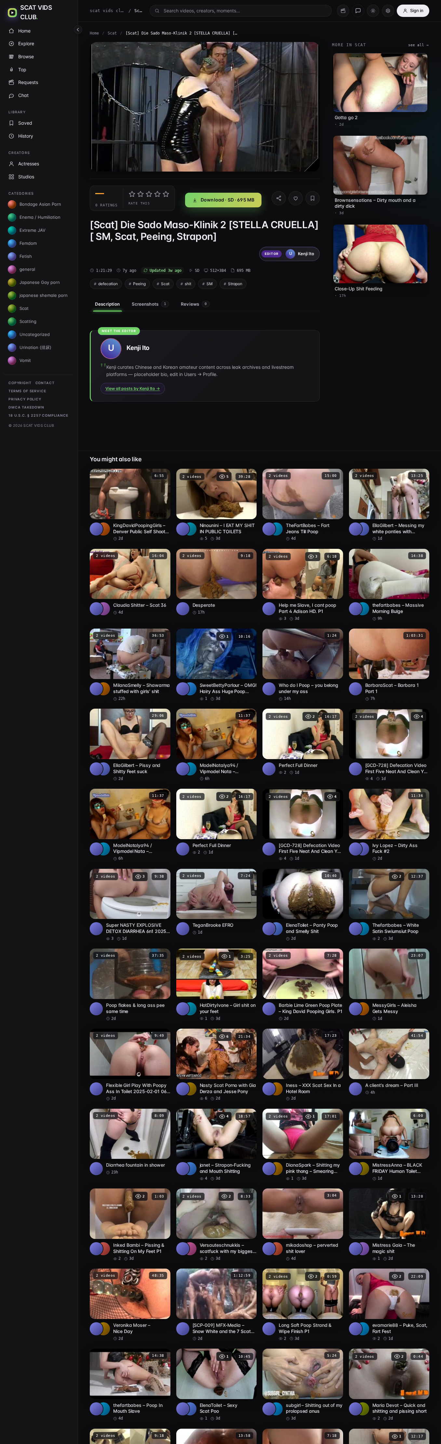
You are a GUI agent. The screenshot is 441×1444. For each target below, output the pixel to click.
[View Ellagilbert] (362, 528)
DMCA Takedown (26, 407)
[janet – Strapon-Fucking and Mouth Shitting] (216, 1145)
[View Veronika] (103, 1328)
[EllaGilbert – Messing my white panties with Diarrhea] (389, 505)
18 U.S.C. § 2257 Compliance (38, 415)
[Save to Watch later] (162, 476)
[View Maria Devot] (362, 1408)
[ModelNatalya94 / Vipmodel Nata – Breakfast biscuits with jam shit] (216, 745)
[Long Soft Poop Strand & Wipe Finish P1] (302, 1305)
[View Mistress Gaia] (362, 1248)
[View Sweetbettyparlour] (189, 688)
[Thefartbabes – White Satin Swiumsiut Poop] (389, 905)
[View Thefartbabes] (276, 528)
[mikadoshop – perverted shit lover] (302, 1224)
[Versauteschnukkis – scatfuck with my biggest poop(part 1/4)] (216, 1224)
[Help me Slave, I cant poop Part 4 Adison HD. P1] (302, 585)
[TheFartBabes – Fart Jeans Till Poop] (302, 505)
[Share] (279, 198)
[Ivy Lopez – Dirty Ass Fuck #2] (389, 825)
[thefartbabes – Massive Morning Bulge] (389, 585)
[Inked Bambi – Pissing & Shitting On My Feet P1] (130, 1224)
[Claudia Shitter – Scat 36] (130, 582)
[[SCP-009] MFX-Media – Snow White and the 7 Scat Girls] (216, 1305)
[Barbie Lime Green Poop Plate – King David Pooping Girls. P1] (302, 985)
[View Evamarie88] (362, 1328)
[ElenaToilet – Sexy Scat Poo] (216, 1385)
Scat (112, 33)
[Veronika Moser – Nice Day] (130, 1305)
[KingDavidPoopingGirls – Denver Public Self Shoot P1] (130, 505)
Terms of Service (27, 391)
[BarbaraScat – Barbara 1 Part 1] (389, 665)
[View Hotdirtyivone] (189, 1008)
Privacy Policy (24, 399)
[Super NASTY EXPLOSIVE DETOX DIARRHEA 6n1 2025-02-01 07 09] (130, 905)
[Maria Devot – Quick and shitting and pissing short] (389, 1385)
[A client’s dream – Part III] (389, 1062)
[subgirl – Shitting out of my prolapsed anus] (302, 1385)
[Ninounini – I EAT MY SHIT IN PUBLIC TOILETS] (216, 505)
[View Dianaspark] (276, 1168)
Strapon (235, 283)
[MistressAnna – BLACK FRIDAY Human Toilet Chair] (389, 1145)
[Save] (312, 198)
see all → (418, 45)
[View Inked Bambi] (103, 1248)
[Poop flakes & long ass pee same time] (130, 985)
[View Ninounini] (189, 528)
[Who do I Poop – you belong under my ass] (302, 665)
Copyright (20, 383)
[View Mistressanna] (362, 1168)
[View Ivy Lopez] (362, 848)
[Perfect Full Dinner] (302, 742)
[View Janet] (189, 1168)
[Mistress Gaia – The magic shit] (389, 1224)
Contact (45, 383)
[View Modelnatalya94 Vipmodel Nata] (189, 768)
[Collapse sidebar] (78, 29)
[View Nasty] (189, 1088)
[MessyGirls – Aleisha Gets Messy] (389, 985)
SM (210, 283)
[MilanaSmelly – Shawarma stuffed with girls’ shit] (130, 665)
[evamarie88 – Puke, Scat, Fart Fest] (389, 1305)
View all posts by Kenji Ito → (132, 388)
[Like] (295, 198)
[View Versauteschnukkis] (189, 1248)
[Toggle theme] (373, 11)
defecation (108, 283)
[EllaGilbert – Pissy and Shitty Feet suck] (130, 745)
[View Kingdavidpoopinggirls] (103, 528)
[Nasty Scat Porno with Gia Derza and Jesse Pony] (216, 1065)
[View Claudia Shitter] (103, 608)
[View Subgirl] (276, 1408)
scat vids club (107, 10)
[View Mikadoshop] (276, 1248)
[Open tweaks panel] (388, 11)
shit (188, 283)
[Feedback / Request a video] (358, 11)
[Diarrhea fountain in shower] (130, 1142)
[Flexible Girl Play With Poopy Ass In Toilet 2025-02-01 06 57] (130, 1065)
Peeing (139, 283)
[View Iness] (276, 1088)
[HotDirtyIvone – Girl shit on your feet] (216, 985)
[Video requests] (343, 11)
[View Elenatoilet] (276, 928)
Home (94, 33)
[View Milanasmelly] (103, 688)
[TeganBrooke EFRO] (216, 902)
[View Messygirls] (362, 1008)
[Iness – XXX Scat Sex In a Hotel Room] (302, 1065)
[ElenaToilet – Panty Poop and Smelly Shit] (302, 905)
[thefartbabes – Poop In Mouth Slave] (130, 1385)
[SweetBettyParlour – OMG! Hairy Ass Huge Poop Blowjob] (216, 665)
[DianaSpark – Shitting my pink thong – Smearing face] (302, 1145)
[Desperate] (216, 582)
